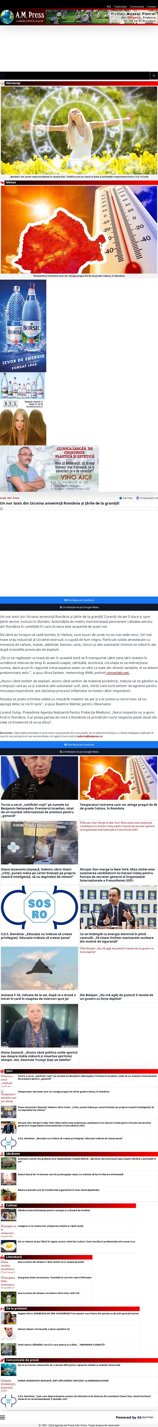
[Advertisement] (79, 48)
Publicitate (120, 6)
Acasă (3, 498)
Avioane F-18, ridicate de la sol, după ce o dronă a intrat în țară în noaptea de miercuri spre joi (38, 997)
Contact (151, 6)
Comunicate (137, 6)
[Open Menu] (2, 75)
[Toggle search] (154, 76)
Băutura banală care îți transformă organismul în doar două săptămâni (58, 1189)
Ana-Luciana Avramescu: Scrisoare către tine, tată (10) (48, 1293)
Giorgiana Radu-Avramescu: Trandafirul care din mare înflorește (54, 1277)
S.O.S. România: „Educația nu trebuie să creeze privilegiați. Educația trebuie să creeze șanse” (36, 936)
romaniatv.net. (118, 672)
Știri (9, 498)
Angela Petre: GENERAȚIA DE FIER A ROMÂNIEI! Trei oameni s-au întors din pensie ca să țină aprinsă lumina (78, 1313)
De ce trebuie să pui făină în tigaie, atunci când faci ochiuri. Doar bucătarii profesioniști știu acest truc (76, 1241)
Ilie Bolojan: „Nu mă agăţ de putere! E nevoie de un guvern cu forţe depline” (116, 997)
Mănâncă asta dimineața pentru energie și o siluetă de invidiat (54, 1210)
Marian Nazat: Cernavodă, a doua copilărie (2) (44, 1329)
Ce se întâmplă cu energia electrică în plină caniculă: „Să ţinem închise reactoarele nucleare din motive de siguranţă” (117, 937)
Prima (16, 498)
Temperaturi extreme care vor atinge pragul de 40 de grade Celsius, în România (79, 275)
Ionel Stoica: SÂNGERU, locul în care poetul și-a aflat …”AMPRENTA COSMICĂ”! (61, 1344)
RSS (109, 6)
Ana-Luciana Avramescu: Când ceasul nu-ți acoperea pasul (51, 1261)
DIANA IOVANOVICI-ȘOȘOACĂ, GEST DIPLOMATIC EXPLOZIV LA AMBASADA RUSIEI (63, 1380)
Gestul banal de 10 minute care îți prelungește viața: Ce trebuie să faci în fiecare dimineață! (70, 1174)
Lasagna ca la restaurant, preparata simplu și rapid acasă (50, 1225)
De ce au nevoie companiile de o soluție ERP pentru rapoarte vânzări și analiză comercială (69, 1365)
